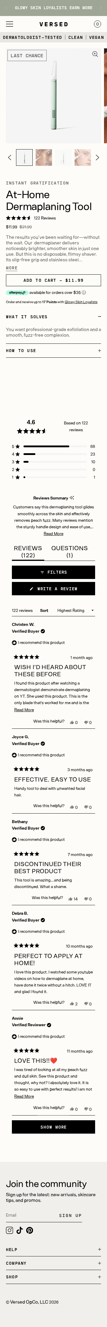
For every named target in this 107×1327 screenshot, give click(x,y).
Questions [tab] (69, 552)
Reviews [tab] (29, 552)
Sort (44, 610)
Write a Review (64, 590)
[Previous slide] (8, 8)
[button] (9, 24)
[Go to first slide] (99, 8)
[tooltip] (72, 498)
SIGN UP (70, 1215)
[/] (24, 157)
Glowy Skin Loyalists (81, 302)
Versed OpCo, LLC (29, 1301)
